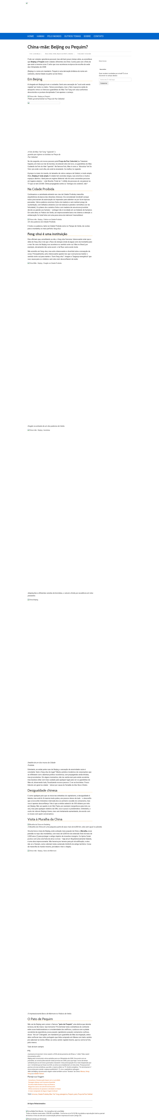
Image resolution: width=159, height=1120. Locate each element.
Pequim (70, 1094)
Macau (82, 1071)
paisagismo (63, 1094)
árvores (34, 1094)
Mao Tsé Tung (54, 1094)
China (50, 54)
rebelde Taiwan (39, 1073)
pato (75, 1094)
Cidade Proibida (43, 1094)
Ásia (46, 54)
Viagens (70, 54)
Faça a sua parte (62, 54)
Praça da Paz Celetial (85, 1094)
